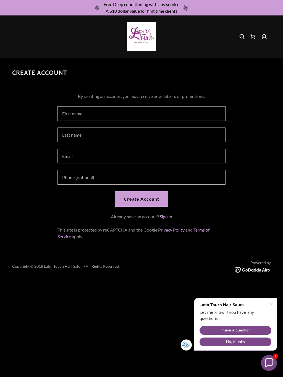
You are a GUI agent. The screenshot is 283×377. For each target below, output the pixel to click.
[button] (264, 36)
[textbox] (141, 113)
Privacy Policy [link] (171, 229)
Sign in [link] (166, 216)
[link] (141, 36)
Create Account (141, 198)
